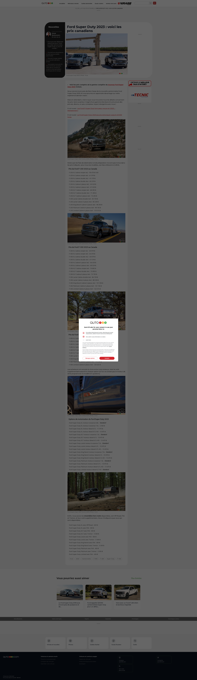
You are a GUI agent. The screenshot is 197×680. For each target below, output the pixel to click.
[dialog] (98, 340)
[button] (98, 340)
